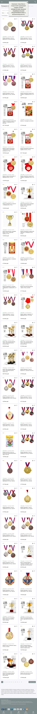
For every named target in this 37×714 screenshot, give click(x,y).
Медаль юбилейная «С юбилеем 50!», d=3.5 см (9, 259)
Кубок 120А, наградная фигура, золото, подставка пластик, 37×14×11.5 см (9, 343)
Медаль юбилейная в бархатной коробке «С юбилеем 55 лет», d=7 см (27, 94)
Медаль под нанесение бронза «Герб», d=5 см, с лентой (26, 287)
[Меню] (2, 2)
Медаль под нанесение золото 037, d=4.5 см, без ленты (26, 674)
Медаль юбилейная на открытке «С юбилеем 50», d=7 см (9, 204)
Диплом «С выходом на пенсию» (27, 120)
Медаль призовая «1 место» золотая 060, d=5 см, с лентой (26, 508)
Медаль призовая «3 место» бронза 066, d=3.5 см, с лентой (9, 94)
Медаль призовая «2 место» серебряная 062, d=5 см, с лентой (27, 535)
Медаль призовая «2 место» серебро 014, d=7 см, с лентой (9, 66)
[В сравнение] (15, 19)
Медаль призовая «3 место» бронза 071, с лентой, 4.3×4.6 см (26, 370)
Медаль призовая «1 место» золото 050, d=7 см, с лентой (8, 425)
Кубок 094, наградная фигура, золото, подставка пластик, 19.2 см (26, 619)
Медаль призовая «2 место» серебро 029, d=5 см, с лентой (9, 508)
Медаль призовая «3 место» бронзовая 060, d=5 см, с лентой (9, 535)
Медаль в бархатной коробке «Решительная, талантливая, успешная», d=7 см (9, 149)
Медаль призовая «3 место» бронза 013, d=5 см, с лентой (26, 397)
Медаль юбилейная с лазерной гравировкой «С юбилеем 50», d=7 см (9, 287)
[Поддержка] (35, 2)
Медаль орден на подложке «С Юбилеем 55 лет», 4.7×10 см (26, 315)
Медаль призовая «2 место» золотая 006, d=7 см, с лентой (9, 591)
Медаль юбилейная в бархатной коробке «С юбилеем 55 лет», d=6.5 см (9, 122)
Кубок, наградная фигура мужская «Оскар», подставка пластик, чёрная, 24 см (26, 646)
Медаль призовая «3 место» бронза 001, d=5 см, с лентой (26, 66)
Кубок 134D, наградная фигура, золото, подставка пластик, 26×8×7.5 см (9, 370)
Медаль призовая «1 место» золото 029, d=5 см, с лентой (26, 480)
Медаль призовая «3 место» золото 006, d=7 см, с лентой (26, 591)
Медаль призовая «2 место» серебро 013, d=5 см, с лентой (26, 453)
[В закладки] (16, 19)
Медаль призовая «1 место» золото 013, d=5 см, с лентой (26, 425)
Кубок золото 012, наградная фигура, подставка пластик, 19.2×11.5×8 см (8, 619)
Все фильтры (5, 15)
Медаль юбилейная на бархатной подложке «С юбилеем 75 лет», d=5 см (27, 232)
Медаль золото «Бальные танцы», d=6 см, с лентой (10, 646)
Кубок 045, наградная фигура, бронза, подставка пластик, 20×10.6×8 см (9, 674)
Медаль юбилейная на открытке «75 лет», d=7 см (27, 259)
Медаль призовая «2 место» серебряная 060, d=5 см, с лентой (9, 397)
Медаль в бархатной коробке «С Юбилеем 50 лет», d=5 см (9, 177)
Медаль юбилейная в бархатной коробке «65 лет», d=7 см (27, 149)
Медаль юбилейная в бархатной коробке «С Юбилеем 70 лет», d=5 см (27, 177)
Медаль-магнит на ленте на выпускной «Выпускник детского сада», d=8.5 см (9, 453)
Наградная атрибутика (6, 10)
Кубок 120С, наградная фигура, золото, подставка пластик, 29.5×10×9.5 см (26, 343)
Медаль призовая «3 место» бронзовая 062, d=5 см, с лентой (9, 563)
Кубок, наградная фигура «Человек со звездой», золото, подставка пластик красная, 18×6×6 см (26, 564)
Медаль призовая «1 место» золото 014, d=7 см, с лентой (8, 315)
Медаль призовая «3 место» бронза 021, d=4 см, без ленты (9, 39)
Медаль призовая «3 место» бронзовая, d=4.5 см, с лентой (9, 480)
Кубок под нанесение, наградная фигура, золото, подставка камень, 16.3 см (9, 232)
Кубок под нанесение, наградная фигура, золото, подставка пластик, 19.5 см (27, 205)
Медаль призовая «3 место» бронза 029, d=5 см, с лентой (26, 39)
